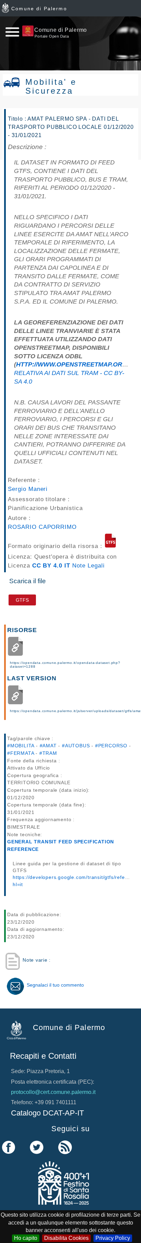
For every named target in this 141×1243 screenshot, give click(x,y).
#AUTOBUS (76, 745)
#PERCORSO (111, 745)
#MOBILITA (20, 745)
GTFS (22, 600)
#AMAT (48, 745)
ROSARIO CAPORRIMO (42, 526)
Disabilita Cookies (66, 1238)
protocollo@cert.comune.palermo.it (53, 1092)
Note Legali (88, 565)
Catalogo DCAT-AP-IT (47, 1113)
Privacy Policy (112, 1238)
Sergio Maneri (28, 488)
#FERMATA (20, 753)
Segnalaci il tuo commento (55, 985)
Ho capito (25, 1238)
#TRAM (48, 753)
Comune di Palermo (39, 8)
